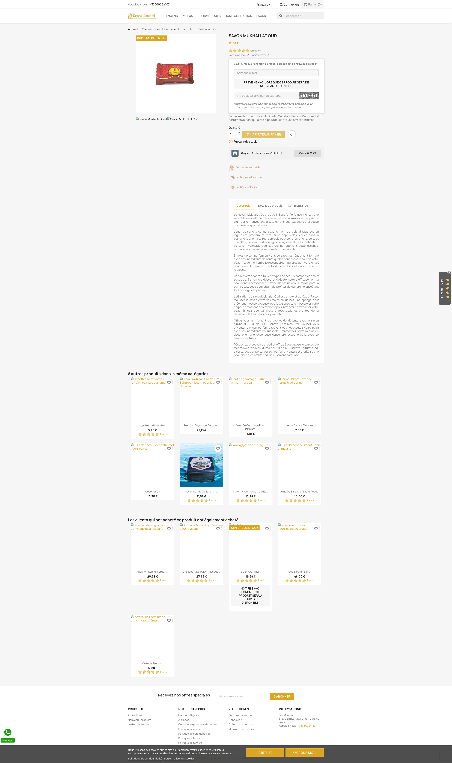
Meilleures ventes (139, 724)
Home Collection (238, 16)
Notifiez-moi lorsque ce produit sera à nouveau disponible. (250, 596)
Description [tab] (244, 206)
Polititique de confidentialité (145, 758)
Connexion (235, 720)
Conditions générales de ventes (197, 724)
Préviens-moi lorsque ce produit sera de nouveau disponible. (276, 84)
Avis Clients (442, 288)
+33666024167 (160, 4)
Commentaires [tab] (298, 206)
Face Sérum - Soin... (299, 571)
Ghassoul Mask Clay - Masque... (202, 571)
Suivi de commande (240, 715)
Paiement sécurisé (189, 729)
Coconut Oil (152, 491)
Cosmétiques (210, 16)
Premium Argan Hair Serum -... (201, 425)
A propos (183, 720)
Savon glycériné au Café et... (250, 491)
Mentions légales (188, 715)
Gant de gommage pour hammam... (250, 427)
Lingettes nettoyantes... (152, 425)
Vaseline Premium (152, 663)
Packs (261, 16)
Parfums (188, 16)
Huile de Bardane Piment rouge (299, 491)
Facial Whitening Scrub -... (152, 571)
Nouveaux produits (139, 720)
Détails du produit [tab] (270, 206)
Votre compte (240, 709)
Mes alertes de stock (241, 729)
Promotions (135, 715)
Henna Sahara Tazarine (299, 425)
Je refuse (264, 752)
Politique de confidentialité (194, 733)
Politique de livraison (190, 738)
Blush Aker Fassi (250, 571)
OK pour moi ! (304, 752)
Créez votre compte (241, 724)
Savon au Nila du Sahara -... (201, 491)
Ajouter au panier (263, 134)
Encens (172, 16)
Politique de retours (190, 742)
